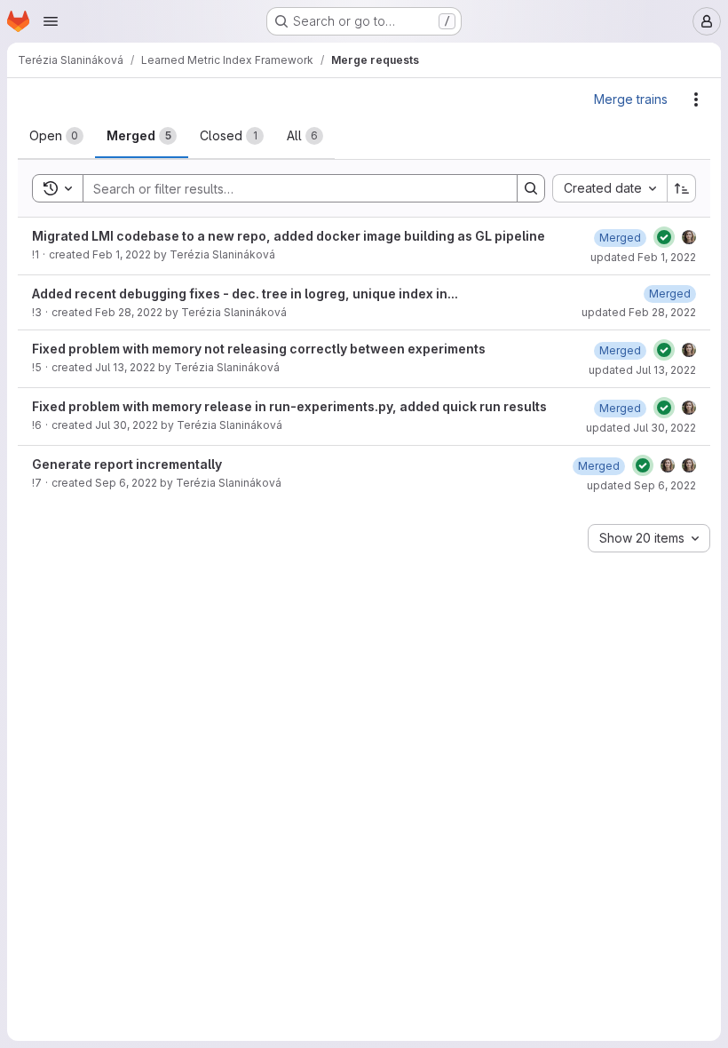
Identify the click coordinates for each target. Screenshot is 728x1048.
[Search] (531, 188)
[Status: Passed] (664, 237)
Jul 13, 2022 (125, 367)
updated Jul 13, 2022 (642, 370)
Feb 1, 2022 (121, 254)
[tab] (56, 136)
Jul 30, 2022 (126, 425)
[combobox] (609, 188)
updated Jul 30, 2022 (641, 427)
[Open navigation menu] (50, 21)
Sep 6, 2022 (126, 482)
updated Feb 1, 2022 (643, 257)
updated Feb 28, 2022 (639, 312)
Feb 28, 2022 (128, 312)
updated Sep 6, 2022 (641, 485)
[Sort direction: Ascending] (682, 188)
